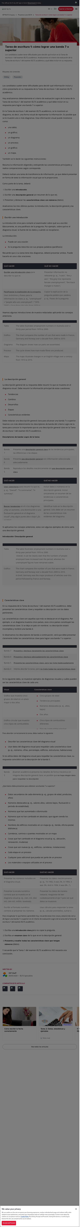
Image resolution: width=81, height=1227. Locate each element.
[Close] (76, 1209)
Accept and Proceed (9, 1223)
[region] (39, 1216)
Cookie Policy (25, 1216)
